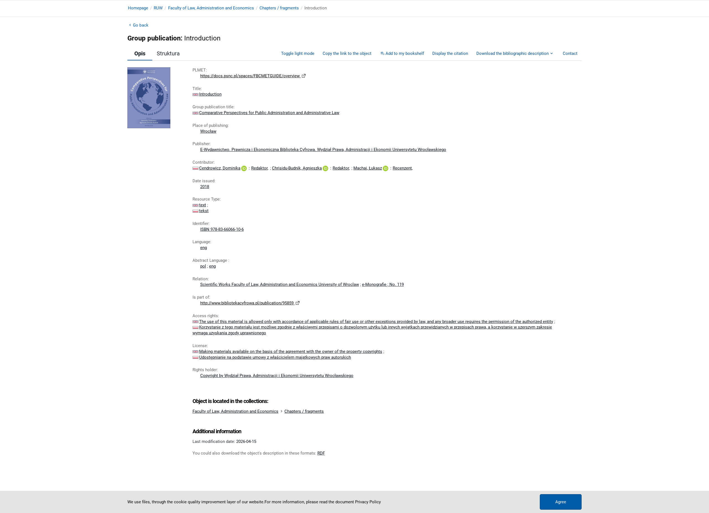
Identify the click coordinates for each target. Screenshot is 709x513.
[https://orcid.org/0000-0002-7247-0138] (385, 168)
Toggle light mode (297, 53)
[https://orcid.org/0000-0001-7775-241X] (325, 168)
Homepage (138, 8)
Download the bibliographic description (512, 53)
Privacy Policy (368, 501)
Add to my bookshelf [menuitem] (405, 53)
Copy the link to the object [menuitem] (347, 53)
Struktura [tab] (168, 53)
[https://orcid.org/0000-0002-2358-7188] (244, 168)
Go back (140, 25)
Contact (570, 53)
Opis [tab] (139, 53)
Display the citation (450, 53)
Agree (560, 501)
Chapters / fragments (279, 8)
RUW (158, 8)
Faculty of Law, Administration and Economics (211, 8)
